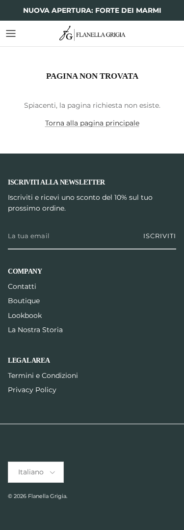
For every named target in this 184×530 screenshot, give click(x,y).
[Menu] (11, 33)
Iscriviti (159, 236)
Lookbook (25, 315)
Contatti (22, 286)
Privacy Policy (32, 389)
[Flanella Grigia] (92, 33)
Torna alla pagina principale (92, 123)
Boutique (24, 300)
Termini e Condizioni (43, 375)
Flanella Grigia (47, 496)
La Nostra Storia (35, 329)
